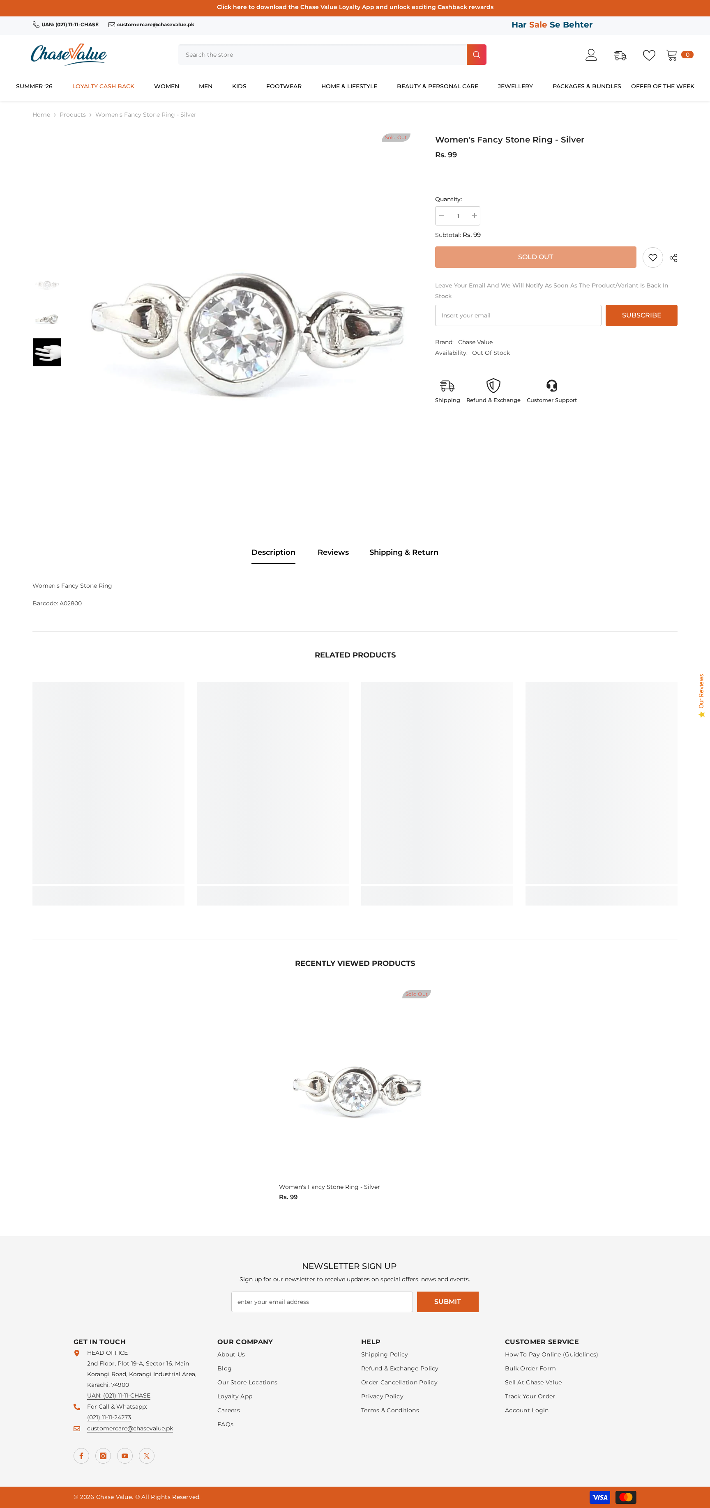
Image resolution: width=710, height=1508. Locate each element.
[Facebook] (81, 1456)
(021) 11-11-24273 (109, 1417)
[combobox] (321, 54)
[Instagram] (103, 1456)
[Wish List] (653, 54)
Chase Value (475, 342)
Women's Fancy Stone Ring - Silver (329, 1187)
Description (273, 552)
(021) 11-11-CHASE (126, 1395)
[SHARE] (670, 258)
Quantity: (448, 199)
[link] (653, 257)
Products (73, 114)
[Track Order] (624, 54)
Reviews (333, 552)
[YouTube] (125, 1456)
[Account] (596, 55)
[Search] (332, 54)
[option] (242, 318)
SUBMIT (447, 1302)
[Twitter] (146, 1456)
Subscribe (642, 315)
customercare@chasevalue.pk (130, 1428)
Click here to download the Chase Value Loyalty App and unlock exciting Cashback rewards (355, 7)
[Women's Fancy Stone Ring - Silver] (355, 1085)
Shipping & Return (403, 552)
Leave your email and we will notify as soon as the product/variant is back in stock (552, 291)
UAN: (95, 1395)
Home (41, 114)
